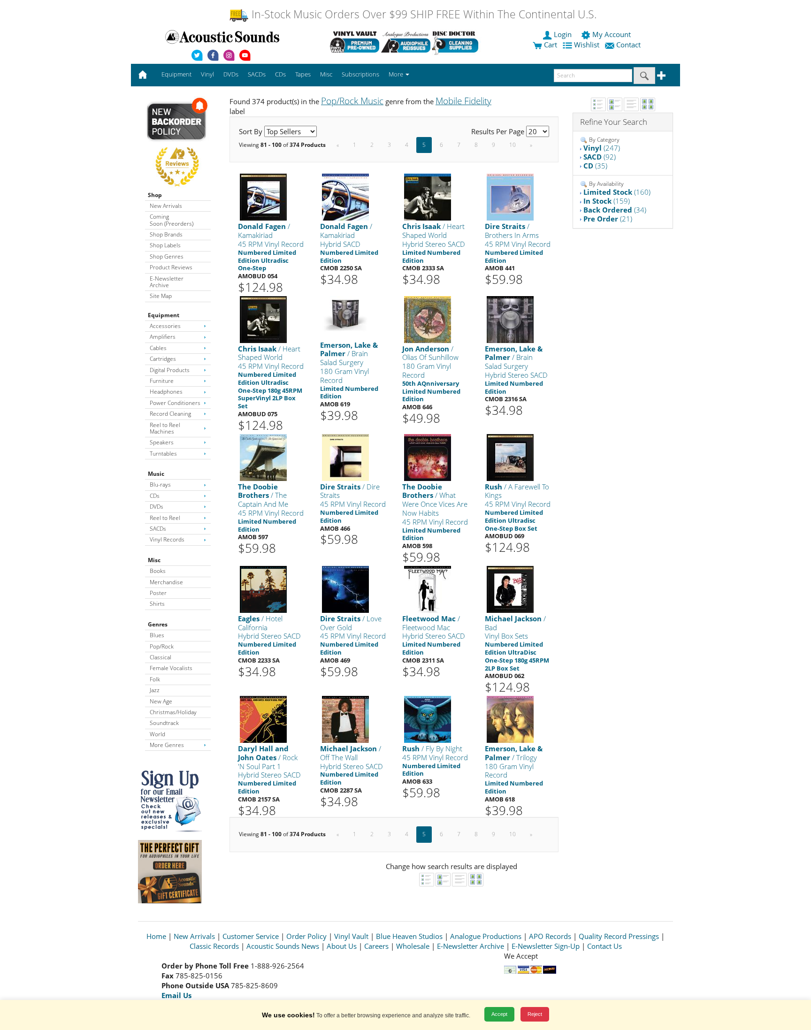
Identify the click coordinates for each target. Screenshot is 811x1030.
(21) (607, 218)
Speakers (162, 442)
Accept (499, 1014)
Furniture (162, 381)
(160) (616, 192)
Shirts (157, 604)
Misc (154, 560)
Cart (549, 44)
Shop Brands (166, 234)
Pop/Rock (162, 646)
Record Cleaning (170, 414)
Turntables (163, 454)
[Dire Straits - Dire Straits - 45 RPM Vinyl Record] (345, 457)
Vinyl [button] (207, 74)
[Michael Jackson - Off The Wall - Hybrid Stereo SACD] (345, 719)
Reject (535, 1014)
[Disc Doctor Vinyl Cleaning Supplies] (457, 41)
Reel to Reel (165, 518)
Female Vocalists (171, 668)
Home (156, 936)
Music (156, 474)
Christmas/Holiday (173, 712)
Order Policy (306, 936)
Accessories (165, 326)
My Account (611, 34)
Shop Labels (165, 245)
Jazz (155, 690)
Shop (155, 195)
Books (158, 571)
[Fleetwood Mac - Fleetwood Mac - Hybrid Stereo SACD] (427, 589)
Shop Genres (167, 256)
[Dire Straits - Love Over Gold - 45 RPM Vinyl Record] (345, 589)
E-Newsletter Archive (167, 282)
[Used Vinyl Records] (354, 41)
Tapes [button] (303, 74)
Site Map (161, 296)
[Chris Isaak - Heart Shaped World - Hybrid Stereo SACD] (427, 197)
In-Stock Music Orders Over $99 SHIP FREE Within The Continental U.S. (423, 14)
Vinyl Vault (351, 936)
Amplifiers (163, 337)
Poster (158, 593)
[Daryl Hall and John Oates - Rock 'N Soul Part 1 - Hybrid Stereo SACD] (263, 719)
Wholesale (412, 946)
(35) (595, 165)
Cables (158, 348)
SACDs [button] (257, 74)
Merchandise (166, 582)
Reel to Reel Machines (165, 428)
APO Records (550, 936)
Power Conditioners (175, 403)
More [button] (397, 74)
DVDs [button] (230, 74)
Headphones (166, 392)
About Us (342, 946)
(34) (614, 209)
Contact (628, 44)
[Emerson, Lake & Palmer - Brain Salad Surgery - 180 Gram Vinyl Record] (345, 313)
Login (563, 34)
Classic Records (214, 946)
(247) (601, 148)
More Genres (167, 745)
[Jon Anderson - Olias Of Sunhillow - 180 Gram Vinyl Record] (427, 319)
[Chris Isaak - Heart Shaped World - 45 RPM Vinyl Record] (263, 319)
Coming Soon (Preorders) (171, 220)
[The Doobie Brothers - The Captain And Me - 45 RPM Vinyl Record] (263, 457)
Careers (376, 946)
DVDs (156, 507)
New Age (161, 701)
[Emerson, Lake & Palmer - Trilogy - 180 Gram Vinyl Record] (510, 719)
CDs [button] (280, 74)
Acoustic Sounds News (282, 946)
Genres (158, 624)
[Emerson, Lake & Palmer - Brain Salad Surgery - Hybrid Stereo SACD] (510, 319)
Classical (160, 657)
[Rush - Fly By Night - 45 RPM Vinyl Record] (427, 719)
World (157, 734)
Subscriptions (360, 74)
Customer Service (250, 936)
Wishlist (586, 44)
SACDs (158, 529)
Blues (157, 635)
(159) (606, 201)
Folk (155, 679)
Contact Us (604, 946)
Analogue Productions (485, 936)
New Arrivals (166, 206)
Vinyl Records (167, 539)
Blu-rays (160, 484)
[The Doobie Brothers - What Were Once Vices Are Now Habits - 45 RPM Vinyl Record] (427, 457)
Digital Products (170, 370)
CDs (155, 496)
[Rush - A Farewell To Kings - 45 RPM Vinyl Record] (510, 457)
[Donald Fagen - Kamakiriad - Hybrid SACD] (345, 197)
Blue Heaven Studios (409, 936)
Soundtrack (164, 723)
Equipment (163, 315)
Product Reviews (171, 267)
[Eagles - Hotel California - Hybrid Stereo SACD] (263, 589)
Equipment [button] (176, 74)
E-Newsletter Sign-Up (546, 946)
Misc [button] (326, 74)
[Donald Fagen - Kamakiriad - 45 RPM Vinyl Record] (263, 197)
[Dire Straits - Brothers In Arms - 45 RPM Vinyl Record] (510, 197)
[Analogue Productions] (405, 41)
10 (512, 145)
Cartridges (163, 359)
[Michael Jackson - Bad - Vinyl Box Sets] (510, 589)
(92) (599, 156)
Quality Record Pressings (619, 936)
